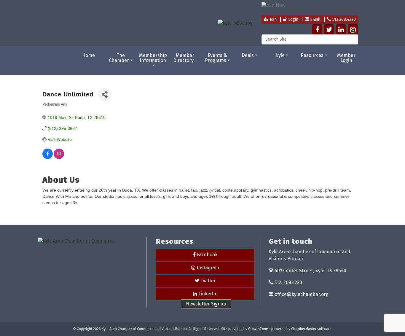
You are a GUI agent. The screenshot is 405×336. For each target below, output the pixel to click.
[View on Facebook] (47, 157)
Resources (312, 55)
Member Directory (183, 57)
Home (88, 55)
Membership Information (153, 57)
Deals (248, 55)
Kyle (280, 55)
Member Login (346, 57)
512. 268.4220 (287, 282)
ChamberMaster (303, 329)
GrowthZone (258, 329)
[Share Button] (104, 94)
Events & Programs (216, 57)
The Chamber (119, 57)
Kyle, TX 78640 (310, 270)
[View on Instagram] (59, 157)
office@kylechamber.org (301, 294)
